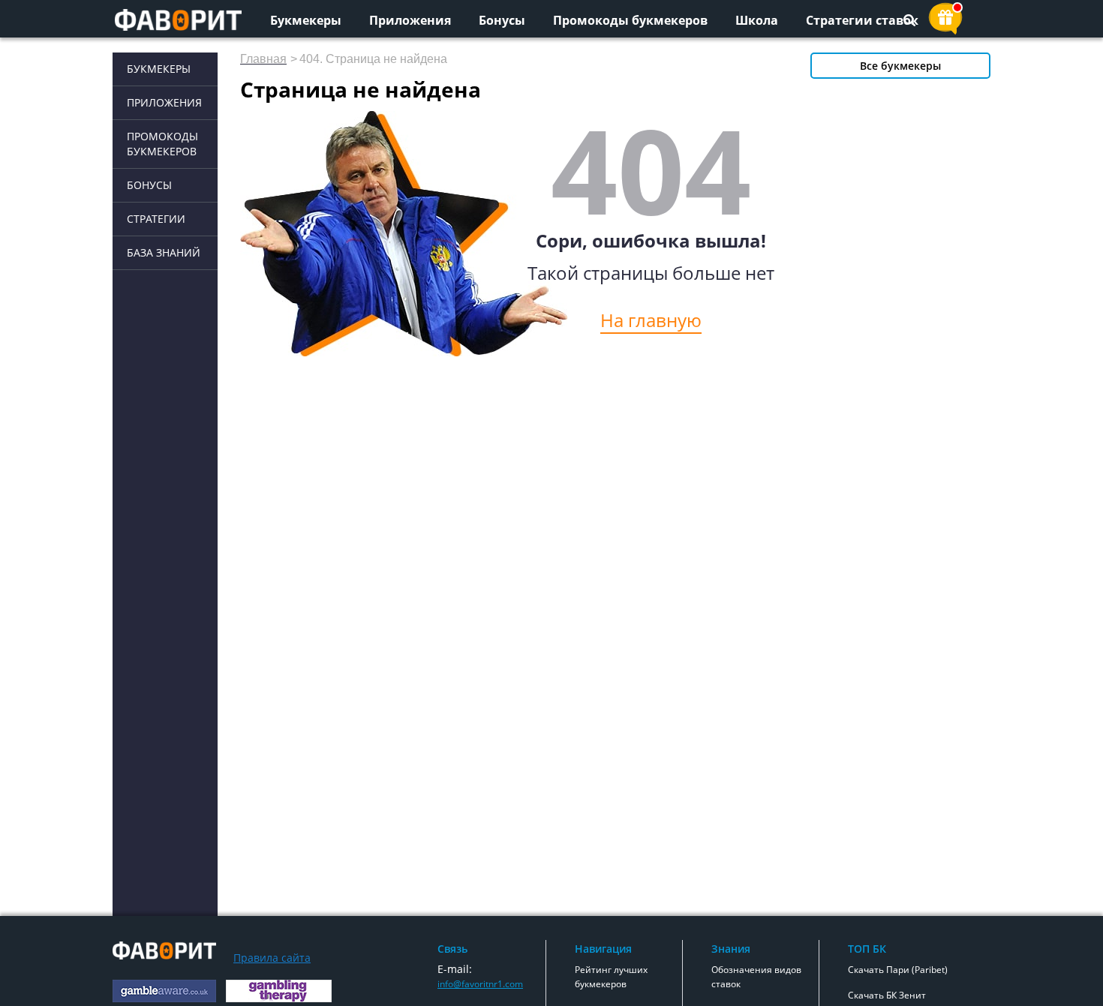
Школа (756, 20)
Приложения (410, 20)
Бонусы (502, 20)
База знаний (163, 252)
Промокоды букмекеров (630, 20)
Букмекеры (305, 20)
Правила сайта (272, 957)
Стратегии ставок (862, 20)
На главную (651, 320)
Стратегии (156, 219)
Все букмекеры (900, 66)
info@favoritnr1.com (480, 983)
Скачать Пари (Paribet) (898, 969)
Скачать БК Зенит (887, 995)
